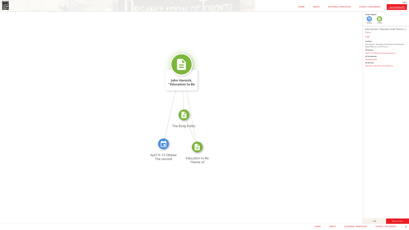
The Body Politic (371, 59)
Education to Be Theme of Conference (379, 66)
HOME (301, 7)
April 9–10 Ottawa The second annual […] (380, 53)
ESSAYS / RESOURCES (369, 7)
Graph (367, 37)
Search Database (396, 7)
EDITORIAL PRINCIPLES (339, 7)
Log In (404, 2)
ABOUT (316, 7)
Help (374, 221)
